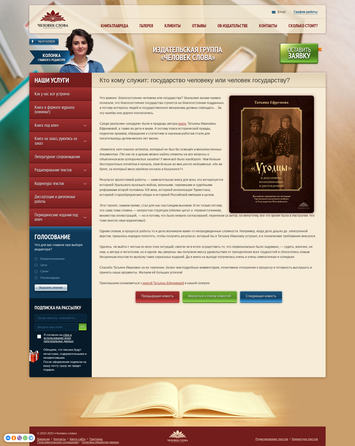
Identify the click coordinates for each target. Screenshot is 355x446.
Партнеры (96, 439)
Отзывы (199, 26)
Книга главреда (114, 26)
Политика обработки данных (100, 442)
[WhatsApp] (25, 438)
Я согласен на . (59, 338)
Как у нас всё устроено (52, 94)
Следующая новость (261, 296)
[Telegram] (31, 438)
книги (182, 123)
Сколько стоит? (303, 26)
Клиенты (173, 26)
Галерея (146, 26)
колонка (51, 57)
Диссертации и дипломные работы (55, 200)
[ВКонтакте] (8, 438)
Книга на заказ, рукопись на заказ (56, 141)
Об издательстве (233, 26)
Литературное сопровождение (57, 157)
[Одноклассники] (13, 438)
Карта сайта (78, 439)
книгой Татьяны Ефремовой (163, 283)
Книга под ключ (47, 126)
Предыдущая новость (157, 296)
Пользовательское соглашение (57, 442)
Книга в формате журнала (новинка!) (55, 110)
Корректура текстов (49, 184)
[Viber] (19, 438)
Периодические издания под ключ (56, 218)
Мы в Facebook (46, 42)
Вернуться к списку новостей (209, 296)
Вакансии (43, 439)
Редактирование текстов (53, 170)
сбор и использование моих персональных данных (59, 338)
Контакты (268, 26)
